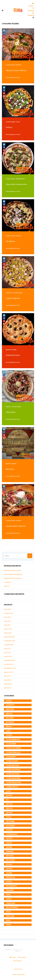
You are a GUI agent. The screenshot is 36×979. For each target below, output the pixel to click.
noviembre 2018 (9, 660)
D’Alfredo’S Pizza (13, 355)
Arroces (9, 713)
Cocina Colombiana (13, 748)
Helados (9, 838)
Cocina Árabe (11, 744)
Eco (7, 800)
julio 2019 (7, 648)
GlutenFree (10, 825)
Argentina (10, 709)
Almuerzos (10, 705)
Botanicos (9, 292)
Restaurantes (11, 886)
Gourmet (9, 830)
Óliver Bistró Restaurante (16, 184)
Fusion (8, 817)
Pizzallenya (10, 241)
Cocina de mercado (13, 752)
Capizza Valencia (13, 298)
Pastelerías (10, 860)
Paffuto (9, 127)
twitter (31, 6)
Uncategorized (12, 907)
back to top (17, 969)
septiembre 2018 (10, 668)
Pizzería (14, 349)
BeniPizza (10, 469)
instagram (31, 15)
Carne (8, 731)
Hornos (9, 843)
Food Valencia (10, 77)
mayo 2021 (8, 621)
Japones (9, 847)
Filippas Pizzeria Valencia (16, 70)
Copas (18, 121)
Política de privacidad (18, 974)
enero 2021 (8, 633)
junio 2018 (7, 680)
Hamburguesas (20, 178)
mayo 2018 (8, 684)
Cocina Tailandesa (13, 769)
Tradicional (10, 903)
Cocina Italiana (10, 64)
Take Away (10, 890)
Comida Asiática (12, 787)
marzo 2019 (8, 656)
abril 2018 (7, 688)
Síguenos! (18, 951)
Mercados (10, 856)
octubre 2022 (8, 613)
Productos (10, 877)
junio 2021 (7, 617)
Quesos (9, 881)
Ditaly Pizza (10, 412)
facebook (31, 10)
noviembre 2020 (9, 641)
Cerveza (8, 406)
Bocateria (10, 718)
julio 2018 (7, 676)
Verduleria (10, 916)
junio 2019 (7, 652)
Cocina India (10, 756)
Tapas (8, 894)
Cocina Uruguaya (12, 774)
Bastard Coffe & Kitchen (12, 570)
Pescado (9, 868)
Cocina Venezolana (13, 782)
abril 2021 (7, 625)
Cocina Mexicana (12, 765)
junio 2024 (7, 609)
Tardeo (9, 899)
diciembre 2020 (9, 637)
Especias (9, 804)
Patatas (9, 864)
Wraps (8, 924)
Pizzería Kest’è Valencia (15, 526)
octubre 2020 (8, 644)
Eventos (9, 808)
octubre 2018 (8, 664)
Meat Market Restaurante (13, 574)
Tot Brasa (7, 582)
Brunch (9, 726)
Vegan (8, 912)
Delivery (18, 64)
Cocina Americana (13, 739)
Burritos (6, 586)
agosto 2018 (8, 672)
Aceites (9, 700)
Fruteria (9, 812)
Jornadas (9, 851)
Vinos (8, 920)
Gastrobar (10, 821)
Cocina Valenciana (13, 778)
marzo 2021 (8, 629)
